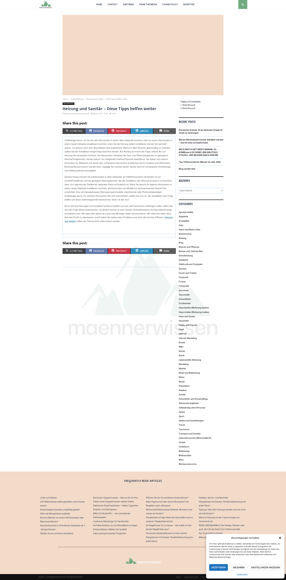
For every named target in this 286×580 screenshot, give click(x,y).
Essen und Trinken (188, 273)
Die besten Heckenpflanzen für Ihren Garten (166, 533)
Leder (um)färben (48, 498)
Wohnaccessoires (188, 464)
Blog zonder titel (187, 169)
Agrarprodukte (186, 212)
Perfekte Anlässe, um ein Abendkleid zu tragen (115, 525)
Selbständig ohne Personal (192, 408)
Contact (113, 4)
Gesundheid (185, 299)
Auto (181, 225)
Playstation (184, 386)
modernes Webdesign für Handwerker (111, 521)
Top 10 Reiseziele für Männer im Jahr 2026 (200, 162)
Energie (182, 269)
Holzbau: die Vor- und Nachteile (213, 498)
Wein (181, 460)
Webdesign (184, 451)
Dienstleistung (68, 103)
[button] (280, 537)
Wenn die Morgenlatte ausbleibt (55, 513)
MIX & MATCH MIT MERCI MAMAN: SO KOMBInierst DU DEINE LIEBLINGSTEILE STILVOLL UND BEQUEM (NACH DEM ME (198, 152)
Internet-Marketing (188, 338)
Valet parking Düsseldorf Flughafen (109, 533)
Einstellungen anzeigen (265, 567)
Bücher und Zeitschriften (191, 251)
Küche (182, 351)
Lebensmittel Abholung (190, 360)
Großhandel (185, 303)
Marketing (184, 364)
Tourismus (184, 429)
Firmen (182, 281)
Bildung (182, 238)
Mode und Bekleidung (189, 373)
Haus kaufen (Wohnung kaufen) (194, 308)
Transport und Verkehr (190, 434)
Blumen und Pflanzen (189, 247)
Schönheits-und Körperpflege (193, 399)
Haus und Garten (187, 316)
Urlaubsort (184, 446)
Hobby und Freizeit (188, 325)
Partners (128, 4)
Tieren (182, 425)
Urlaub (182, 442)
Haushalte (184, 321)
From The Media (148, 4)
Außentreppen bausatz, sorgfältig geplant (60, 509)
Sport (181, 416)
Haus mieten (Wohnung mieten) (194, 312)
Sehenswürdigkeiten (189, 403)
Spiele (182, 412)
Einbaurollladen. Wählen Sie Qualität (110, 529)
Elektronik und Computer (191, 264)
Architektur (184, 221)
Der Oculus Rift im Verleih (211, 533)
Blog (181, 242)
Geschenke (184, 295)
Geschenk (183, 290)
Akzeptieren (218, 567)
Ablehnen (238, 567)
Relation (183, 390)
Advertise (188, 4)
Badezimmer (185, 234)
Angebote (183, 216)
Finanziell (183, 277)
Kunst (181, 355)
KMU (181, 347)
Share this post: (189, 105)
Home (99, 4)
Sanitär (182, 394)
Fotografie (184, 286)
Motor (182, 377)
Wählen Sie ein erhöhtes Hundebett (56, 533)
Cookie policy (242, 574)
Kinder (182, 342)
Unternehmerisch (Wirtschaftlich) (195, 438)
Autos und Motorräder (189, 229)
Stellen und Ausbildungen (191, 420)
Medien (182, 368)
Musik (182, 381)
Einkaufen (183, 260)
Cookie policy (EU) (191, 577)
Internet (182, 334)
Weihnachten (185, 455)
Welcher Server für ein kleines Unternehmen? (167, 498)
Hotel (181, 329)
